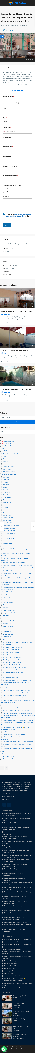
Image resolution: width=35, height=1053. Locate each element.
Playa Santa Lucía (8, 602)
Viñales (5, 487)
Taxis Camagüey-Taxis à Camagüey (13, 672)
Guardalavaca (7, 515)
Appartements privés (9, 471)
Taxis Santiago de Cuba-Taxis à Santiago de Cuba (17, 680)
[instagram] (6, 768)
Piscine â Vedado (8, 464)
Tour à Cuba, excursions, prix (12, 976)
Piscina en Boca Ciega (10, 961)
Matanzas (6, 484)
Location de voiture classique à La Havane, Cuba (16, 690)
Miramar (5, 456)
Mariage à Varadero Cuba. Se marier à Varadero (16, 710)
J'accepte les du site (18, 215)
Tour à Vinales (7, 623)
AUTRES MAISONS (7, 522)
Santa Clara (6, 505)
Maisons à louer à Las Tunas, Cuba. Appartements (18, 922)
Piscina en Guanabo (9, 968)
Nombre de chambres (10, 176)
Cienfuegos (6, 492)
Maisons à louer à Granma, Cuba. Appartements (17, 910)
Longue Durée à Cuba (9, 610)
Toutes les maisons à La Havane (12, 454)
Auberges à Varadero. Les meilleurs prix (14, 562)
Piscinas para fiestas (10, 971)
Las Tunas (6, 510)
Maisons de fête (7, 543)
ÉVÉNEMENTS (6, 705)
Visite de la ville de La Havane (11, 621)
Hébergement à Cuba (8, 756)
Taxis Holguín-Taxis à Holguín (11, 677)
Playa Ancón (6, 605)
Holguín (5, 512)
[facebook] (2, 768)
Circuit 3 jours (7, 631)
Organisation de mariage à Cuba (12, 708)
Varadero (5, 595)
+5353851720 (8, 793)
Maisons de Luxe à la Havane (11, 525)
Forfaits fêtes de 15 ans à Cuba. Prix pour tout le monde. (18, 741)
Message (6, 196)
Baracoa (5, 500)
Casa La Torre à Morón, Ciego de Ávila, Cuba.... (17, 350)
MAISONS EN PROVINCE (9, 474)
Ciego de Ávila (7, 497)
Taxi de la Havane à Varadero (11, 649)
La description (7, 68)
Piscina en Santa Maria (10, 963)
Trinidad (5, 490)
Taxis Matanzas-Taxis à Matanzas (12, 662)
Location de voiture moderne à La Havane (14, 695)
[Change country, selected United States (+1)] (5, 132)
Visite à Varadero (8, 626)
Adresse (5, 239)
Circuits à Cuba (8, 973)
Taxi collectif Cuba (8, 644)
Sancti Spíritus (7, 502)
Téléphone (7, 127)
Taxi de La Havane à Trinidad (11, 652)
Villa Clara (6, 477)
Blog (3, 751)
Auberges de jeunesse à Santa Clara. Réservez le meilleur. (19, 567)
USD (2, 432)
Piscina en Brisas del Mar (11, 966)
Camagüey (6, 495)
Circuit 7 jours (7, 636)
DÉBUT (4, 448)
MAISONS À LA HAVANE (8, 451)
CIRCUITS (4, 628)
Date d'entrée (7, 137)
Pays (5, 118)
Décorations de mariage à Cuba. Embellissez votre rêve (18, 720)
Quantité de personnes (10, 166)
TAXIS (3, 639)
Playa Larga (6, 600)
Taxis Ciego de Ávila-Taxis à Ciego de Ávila (14, 667)
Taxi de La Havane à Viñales (11, 655)
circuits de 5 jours (8, 634)
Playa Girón (6, 597)
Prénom (5, 104)
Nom (19, 104)
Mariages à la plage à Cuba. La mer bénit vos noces (17, 713)
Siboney (5, 459)
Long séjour (5, 607)
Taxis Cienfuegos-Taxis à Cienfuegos (13, 670)
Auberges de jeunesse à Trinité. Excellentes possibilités (18, 565)
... (24, 319)
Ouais (7, 188)
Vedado (5, 461)
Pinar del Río (6, 479)
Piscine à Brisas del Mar (9, 536)
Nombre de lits (8, 156)
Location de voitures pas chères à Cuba (14, 698)
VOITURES (5, 687)
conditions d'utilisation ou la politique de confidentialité (18, 215)
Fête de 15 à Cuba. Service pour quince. (14, 734)
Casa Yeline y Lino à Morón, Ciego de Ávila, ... (16, 389)
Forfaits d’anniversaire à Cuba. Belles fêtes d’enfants (17, 748)
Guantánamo (7, 520)
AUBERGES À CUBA (7, 546)
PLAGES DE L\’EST (7, 570)
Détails (5, 261)
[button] (4, 1049)
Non (6, 192)
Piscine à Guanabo (8, 538)
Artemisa (5, 482)
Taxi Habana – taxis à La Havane (12, 647)
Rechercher (17, 422)
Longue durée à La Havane (10, 613)
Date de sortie (8, 147)
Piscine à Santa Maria (9, 533)
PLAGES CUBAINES (7, 591)
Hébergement (5, 615)
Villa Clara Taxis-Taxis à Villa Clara (12, 665)
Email (5, 108)
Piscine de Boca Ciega (9, 530)
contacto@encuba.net (10, 796)
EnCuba (6, 799)
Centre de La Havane (9, 466)
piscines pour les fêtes (9, 541)
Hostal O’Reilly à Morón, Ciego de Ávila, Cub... (16, 311)
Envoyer (6, 225)
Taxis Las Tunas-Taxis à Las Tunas (12, 675)
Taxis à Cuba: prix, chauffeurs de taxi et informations (17, 642)
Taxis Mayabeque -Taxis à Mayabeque (13, 660)
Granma (5, 507)
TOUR (3, 618)
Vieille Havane (7, 469)
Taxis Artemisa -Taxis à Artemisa (12, 657)
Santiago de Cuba (8, 517)
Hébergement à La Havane (9, 759)
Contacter (4, 754)
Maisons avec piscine (9, 528)
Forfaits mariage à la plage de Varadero (14, 732)
